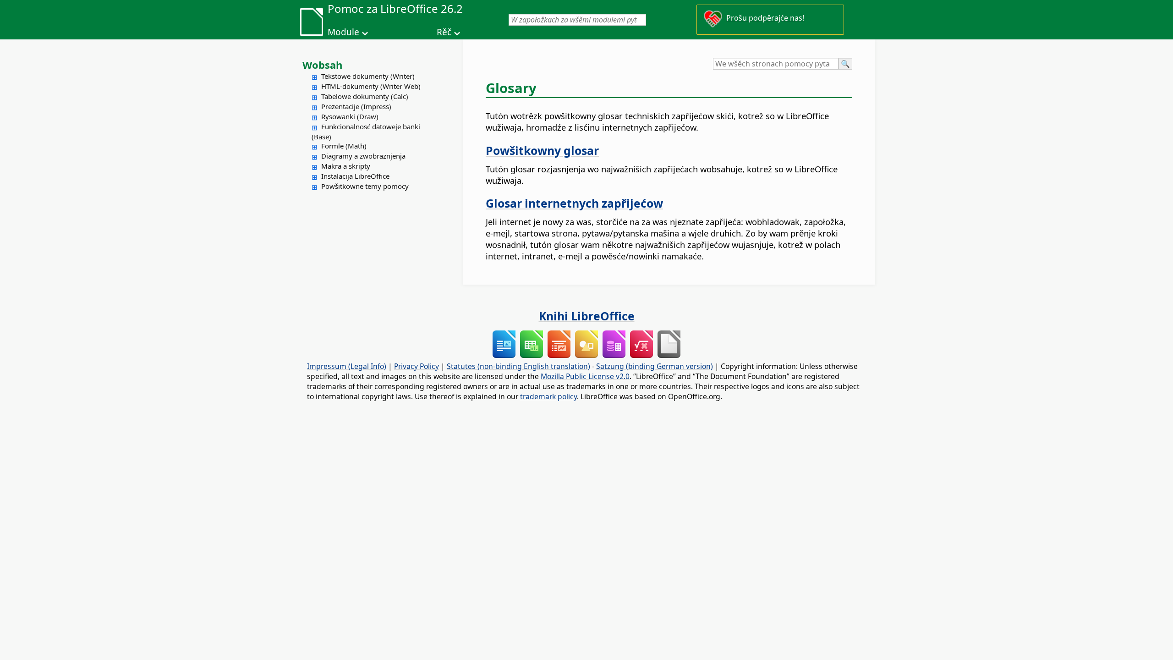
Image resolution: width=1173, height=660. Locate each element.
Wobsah (322, 65)
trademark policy (548, 396)
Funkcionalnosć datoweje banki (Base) (366, 131)
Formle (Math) (344, 145)
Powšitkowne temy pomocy (365, 186)
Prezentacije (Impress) (356, 106)
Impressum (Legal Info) (346, 366)
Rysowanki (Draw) (349, 116)
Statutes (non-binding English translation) (518, 366)
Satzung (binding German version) (654, 366)
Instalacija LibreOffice (355, 176)
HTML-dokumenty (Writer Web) (371, 86)
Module (343, 32)
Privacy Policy (416, 366)
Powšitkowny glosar (542, 150)
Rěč (444, 32)
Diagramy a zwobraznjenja (363, 155)
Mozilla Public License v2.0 (585, 376)
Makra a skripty (345, 165)
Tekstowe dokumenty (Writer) (368, 76)
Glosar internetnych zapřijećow (574, 203)
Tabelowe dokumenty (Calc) (364, 96)
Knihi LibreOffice (587, 316)
